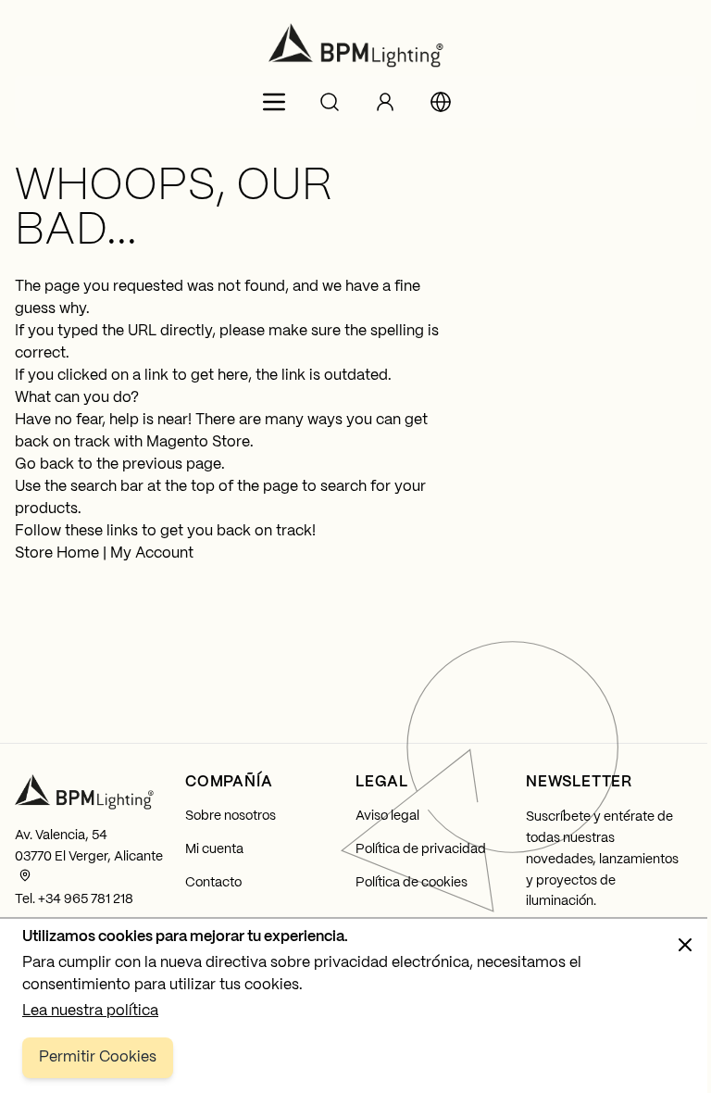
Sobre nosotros (230, 816)
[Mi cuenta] (385, 102)
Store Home (57, 553)
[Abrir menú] (274, 102)
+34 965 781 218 (85, 899)
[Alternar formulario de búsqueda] (330, 102)
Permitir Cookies (97, 1057)
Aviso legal (387, 816)
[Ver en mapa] (25, 875)
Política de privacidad (421, 849)
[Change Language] (441, 102)
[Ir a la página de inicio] (355, 45)
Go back (44, 464)
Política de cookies (412, 882)
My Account (151, 553)
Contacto (213, 882)
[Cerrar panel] (685, 945)
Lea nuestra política (90, 1011)
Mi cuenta (214, 849)
